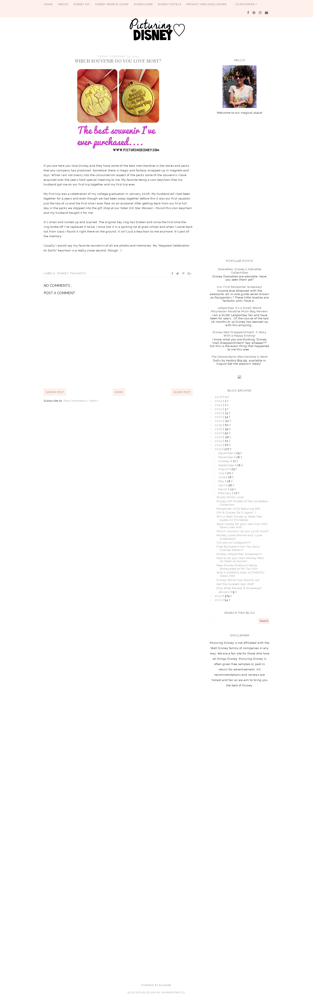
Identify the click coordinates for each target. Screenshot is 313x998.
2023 (219, 409)
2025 (219, 401)
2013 (219, 449)
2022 (219, 413)
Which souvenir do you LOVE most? (243, 531)
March (223, 489)
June (222, 477)
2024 (219, 405)
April (222, 485)
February (225, 493)
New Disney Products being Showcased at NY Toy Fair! (237, 567)
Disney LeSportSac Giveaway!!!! (239, 554)
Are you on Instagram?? (234, 542)
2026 (219, 397)
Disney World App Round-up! (238, 580)
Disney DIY (82, 4)
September (226, 465)
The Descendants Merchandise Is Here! (239, 356)
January (224, 592)
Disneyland (143, 4)
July (221, 473)
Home (48, 4)
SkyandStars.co (173, 992)
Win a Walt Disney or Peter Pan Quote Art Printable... (239, 518)
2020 (219, 421)
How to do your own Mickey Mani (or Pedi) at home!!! (240, 559)
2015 (219, 441)
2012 (219, 596)
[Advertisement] (239, 187)
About (63, 4)
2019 (219, 425)
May (221, 481)
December (226, 453)
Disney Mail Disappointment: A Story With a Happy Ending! (239, 334)
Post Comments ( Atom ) (81, 400)
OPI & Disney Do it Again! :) (236, 512)
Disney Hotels (169, 4)
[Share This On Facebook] (172, 273)
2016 (219, 437)
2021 (219, 417)
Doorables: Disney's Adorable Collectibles (239, 271)
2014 (219, 445)
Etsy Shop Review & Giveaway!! (239, 588)
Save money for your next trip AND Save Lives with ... (242, 525)
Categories (245, 4)
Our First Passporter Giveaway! (239, 286)
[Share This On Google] (189, 273)
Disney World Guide (112, 4)
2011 (219, 600)
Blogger (165, 985)
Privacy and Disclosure (206, 4)
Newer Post (55, 392)
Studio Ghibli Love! (230, 497)
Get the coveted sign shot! (235, 584)
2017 (219, 433)
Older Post (182, 392)
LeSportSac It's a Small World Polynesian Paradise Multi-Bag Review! (239, 309)
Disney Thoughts (71, 273)
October (224, 461)
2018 (219, 429)
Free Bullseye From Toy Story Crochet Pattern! (238, 548)
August (224, 469)
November (226, 457)
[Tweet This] (178, 273)
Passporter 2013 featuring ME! (238, 508)
